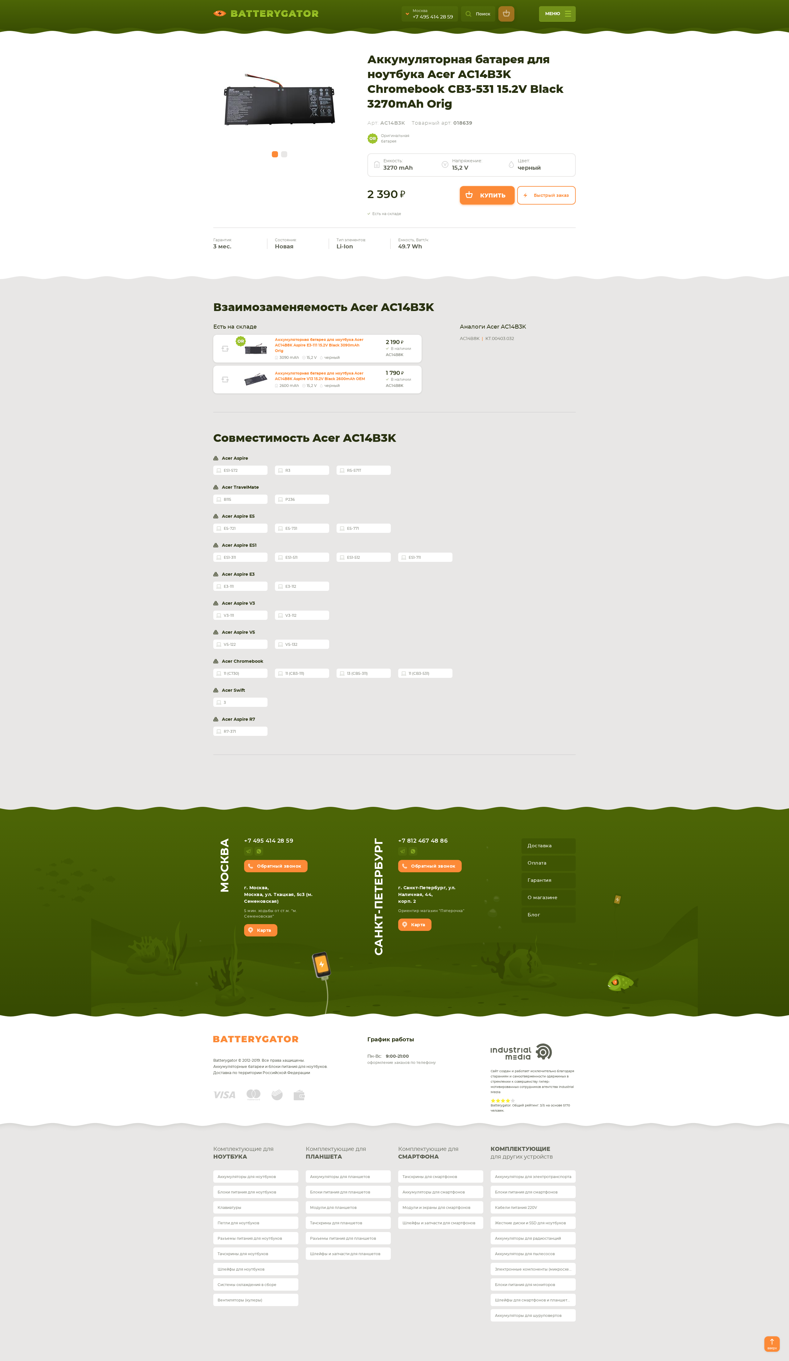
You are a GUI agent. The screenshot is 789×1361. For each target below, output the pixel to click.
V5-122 (230, 644)
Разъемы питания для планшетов (343, 1238)
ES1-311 (230, 557)
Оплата (537, 863)
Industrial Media (521, 1052)
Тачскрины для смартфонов (430, 1177)
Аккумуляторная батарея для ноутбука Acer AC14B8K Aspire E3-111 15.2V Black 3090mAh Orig (319, 345)
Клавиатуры (229, 1208)
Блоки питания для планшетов (340, 1192)
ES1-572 (231, 470)
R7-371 (230, 731)
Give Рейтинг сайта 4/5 (507, 1100)
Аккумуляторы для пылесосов (525, 1254)
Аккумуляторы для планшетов (340, 1177)
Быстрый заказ (551, 195)
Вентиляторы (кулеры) (240, 1300)
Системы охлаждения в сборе (247, 1285)
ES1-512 (353, 557)
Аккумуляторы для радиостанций (528, 1238)
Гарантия (539, 880)
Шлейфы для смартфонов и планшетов (533, 1300)
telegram (248, 851)
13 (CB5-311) (357, 673)
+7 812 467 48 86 (423, 841)
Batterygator (255, 1039)
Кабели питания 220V (516, 1208)
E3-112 (290, 586)
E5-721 (229, 528)
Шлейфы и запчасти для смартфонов (439, 1223)
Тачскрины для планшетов (336, 1223)
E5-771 (353, 528)
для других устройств (522, 1153)
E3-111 (229, 586)
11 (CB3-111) (294, 673)
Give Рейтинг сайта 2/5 (498, 1100)
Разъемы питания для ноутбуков (250, 1238)
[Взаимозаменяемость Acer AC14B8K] (225, 349)
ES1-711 (415, 557)
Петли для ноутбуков (238, 1223)
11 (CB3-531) (419, 673)
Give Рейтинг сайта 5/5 (512, 1100)
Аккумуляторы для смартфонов (434, 1192)
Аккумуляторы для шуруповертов (528, 1315)
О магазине (542, 897)
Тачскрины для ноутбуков (243, 1254)
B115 (227, 499)
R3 (287, 470)
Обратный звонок (279, 866)
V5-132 (291, 644)
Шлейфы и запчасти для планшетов (345, 1254)
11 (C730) (231, 673)
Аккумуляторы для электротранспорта (533, 1177)
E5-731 (291, 528)
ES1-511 (291, 557)
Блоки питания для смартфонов (526, 1192)
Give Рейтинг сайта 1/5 (493, 1100)
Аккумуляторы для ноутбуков (247, 1177)
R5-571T (354, 470)
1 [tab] (275, 154)
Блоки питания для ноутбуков (247, 1192)
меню (552, 14)
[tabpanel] (279, 102)
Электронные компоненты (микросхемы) (535, 1269)
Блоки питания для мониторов (525, 1285)
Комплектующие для (243, 1153)
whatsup (259, 851)
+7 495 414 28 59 (433, 17)
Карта (264, 930)
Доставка (540, 846)
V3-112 (290, 615)
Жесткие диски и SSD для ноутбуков (530, 1223)
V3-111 (229, 615)
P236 (290, 499)
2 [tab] (284, 154)
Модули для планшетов (333, 1208)
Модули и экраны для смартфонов (436, 1208)
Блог (534, 915)
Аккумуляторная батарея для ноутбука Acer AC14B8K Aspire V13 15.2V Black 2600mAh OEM (320, 376)
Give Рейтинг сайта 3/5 (503, 1100)
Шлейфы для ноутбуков (241, 1269)
